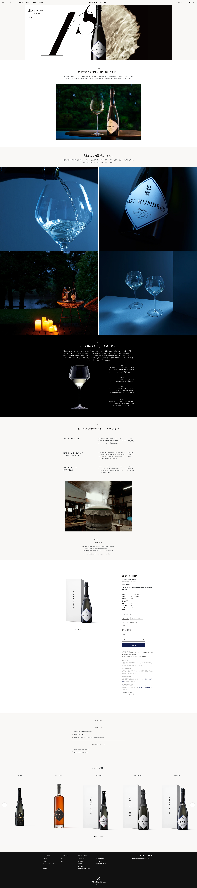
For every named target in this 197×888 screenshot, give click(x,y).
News (44, 866)
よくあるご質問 (81, 858)
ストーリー (21, 2)
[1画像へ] (78, 629)
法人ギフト (33, 2)
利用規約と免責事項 (100, 858)
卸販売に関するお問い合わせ (84, 868)
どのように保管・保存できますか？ (82, 749)
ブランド (15, 2)
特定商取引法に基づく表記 (101, 863)
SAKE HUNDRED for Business (145, 687)
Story (44, 861)
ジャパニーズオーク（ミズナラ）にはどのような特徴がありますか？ (89, 737)
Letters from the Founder (49, 863)
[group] (19, 804)
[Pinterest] (134, 695)
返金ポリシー (81, 863)
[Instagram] (143, 856)
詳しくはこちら (130, 614)
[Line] (152, 856)
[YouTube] (149, 856)
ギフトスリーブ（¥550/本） (136, 618)
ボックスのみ (125, 618)
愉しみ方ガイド (81, 861)
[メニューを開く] (3, 2)
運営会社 (45, 868)
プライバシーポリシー (100, 861)
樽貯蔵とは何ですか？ (79, 734)
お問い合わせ (81, 866)
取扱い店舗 (40, 2)
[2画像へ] (80, 629)
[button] (94, 836)
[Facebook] (140, 856)
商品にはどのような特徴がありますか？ (83, 731)
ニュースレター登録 (132, 656)
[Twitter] (146, 856)
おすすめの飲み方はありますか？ (81, 752)
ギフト (27, 2)
